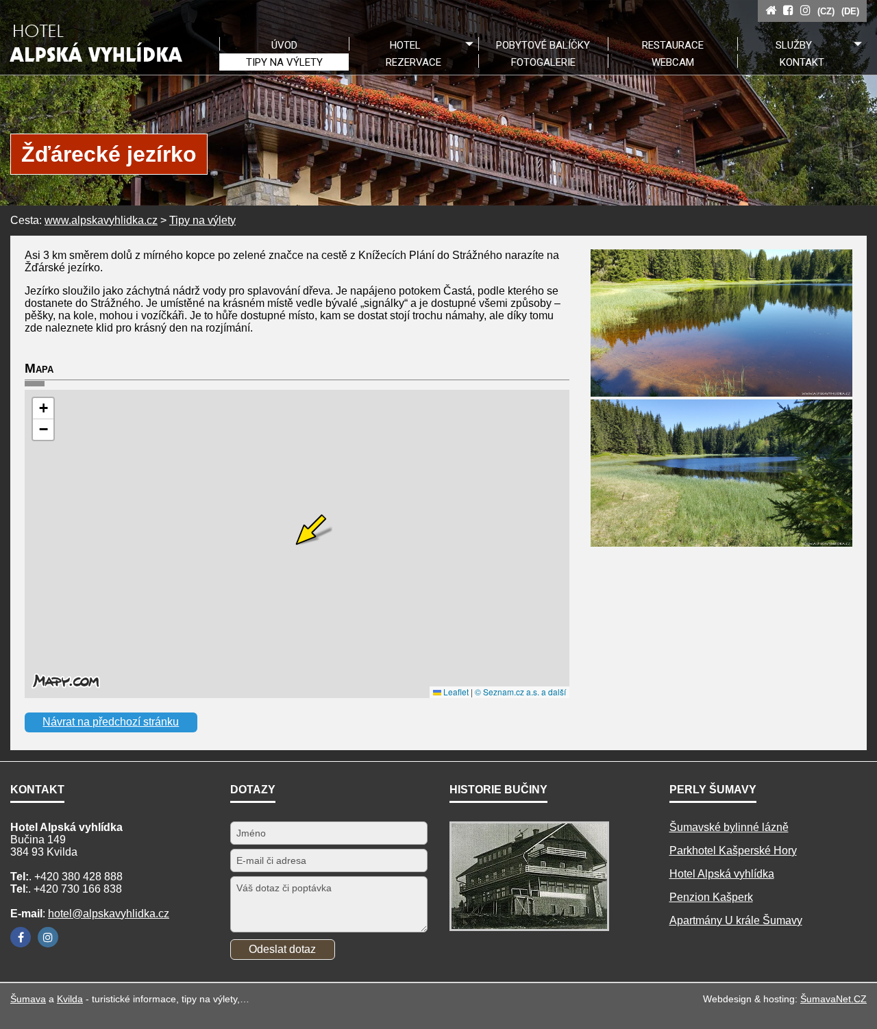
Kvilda (70, 998)
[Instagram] (48, 937)
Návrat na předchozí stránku (110, 722)
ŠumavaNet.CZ (833, 998)
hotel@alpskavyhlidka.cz (108, 913)
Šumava (28, 998)
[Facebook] (20, 937)
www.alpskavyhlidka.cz (101, 220)
